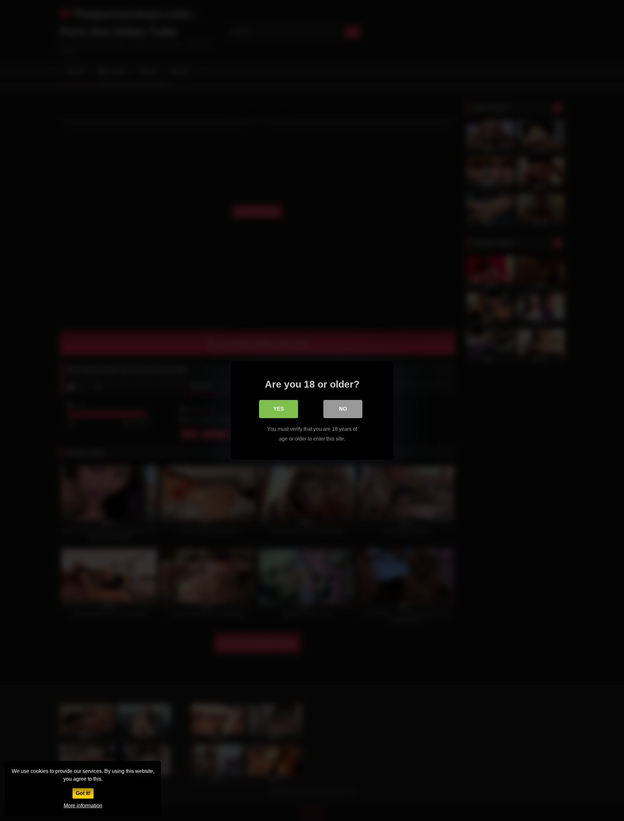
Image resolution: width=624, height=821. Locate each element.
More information (83, 805)
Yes (278, 409)
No (343, 409)
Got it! (83, 793)
